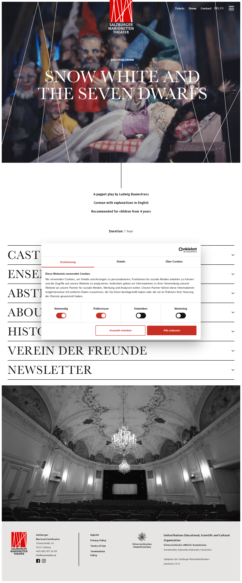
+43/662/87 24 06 (46, 551)
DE (216, 8)
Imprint (94, 534)
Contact (206, 8)
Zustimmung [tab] (68, 262)
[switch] (101, 315)
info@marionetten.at (46, 555)
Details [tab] (121, 261)
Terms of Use (98, 545)
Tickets (179, 8)
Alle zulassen (172, 330)
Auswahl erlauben (120, 330)
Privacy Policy (98, 540)
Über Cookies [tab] (174, 261)
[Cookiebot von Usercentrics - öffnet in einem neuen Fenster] (181, 250)
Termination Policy (97, 553)
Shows (192, 8)
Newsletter (50, 370)
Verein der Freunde (77, 350)
